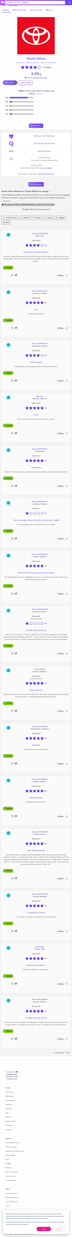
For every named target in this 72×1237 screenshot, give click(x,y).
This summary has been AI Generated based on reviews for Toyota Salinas (28, 205)
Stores (3, 5)
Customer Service (10, 1176)
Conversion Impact (11, 1147)
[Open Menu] (69, 2)
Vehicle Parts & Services (33, 62)
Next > (68, 1053)
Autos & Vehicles (20, 62)
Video (7, 1113)
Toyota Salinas (36, 58)
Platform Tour (9, 1092)
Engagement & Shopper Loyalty (14, 1151)
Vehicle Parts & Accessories (48, 62)
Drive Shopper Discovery (12, 1142)
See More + (6, 201)
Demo (7, 1159)
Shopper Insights (10, 1155)
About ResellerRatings (12, 1197)
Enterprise (8, 1129)
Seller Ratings (9, 1096)
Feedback (8, 1117)
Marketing (8, 1167)
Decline (59, 1229)
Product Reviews (10, 1100)
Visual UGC (8, 1109)
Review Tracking (10, 1121)
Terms (7, 1206)
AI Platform (8, 1125)
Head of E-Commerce (11, 1172)
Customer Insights (10, 1180)
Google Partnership (11, 1193)
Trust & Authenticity (11, 1201)
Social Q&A (8, 1104)
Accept (44, 1229)
